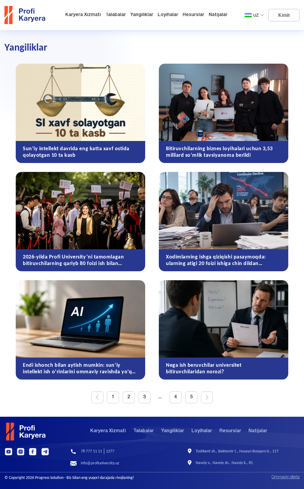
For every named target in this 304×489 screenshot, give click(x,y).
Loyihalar (168, 15)
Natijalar (218, 15)
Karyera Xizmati (83, 15)
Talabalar (115, 15)
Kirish (284, 15)
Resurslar (193, 15)
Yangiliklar (141, 15)
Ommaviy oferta (286, 477)
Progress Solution (49, 477)
